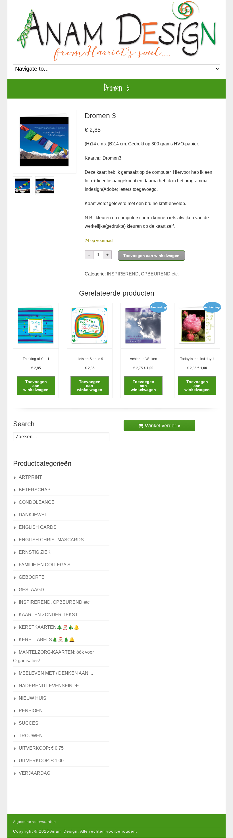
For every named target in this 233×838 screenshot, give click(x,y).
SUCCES (28, 723)
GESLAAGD (31, 589)
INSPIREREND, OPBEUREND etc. (143, 273)
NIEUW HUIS (32, 698)
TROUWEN (31, 735)
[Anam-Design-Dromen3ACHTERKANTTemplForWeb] (22, 185)
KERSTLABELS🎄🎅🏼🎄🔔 (47, 639)
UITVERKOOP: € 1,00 (41, 760)
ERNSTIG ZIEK (35, 552)
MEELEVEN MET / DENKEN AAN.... (56, 673)
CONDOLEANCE (37, 502)
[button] (36, 385)
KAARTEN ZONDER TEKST (48, 614)
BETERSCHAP (35, 489)
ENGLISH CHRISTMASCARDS (51, 539)
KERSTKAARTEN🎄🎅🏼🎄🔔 (49, 627)
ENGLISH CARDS (38, 527)
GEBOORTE (32, 577)
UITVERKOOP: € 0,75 (41, 748)
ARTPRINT (30, 477)
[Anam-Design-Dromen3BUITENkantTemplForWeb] (45, 185)
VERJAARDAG (34, 773)
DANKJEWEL (33, 514)
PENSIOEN (31, 710)
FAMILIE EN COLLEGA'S (44, 564)
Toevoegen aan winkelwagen (151, 255)
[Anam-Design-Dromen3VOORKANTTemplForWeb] (44, 141)
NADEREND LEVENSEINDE (49, 685)
